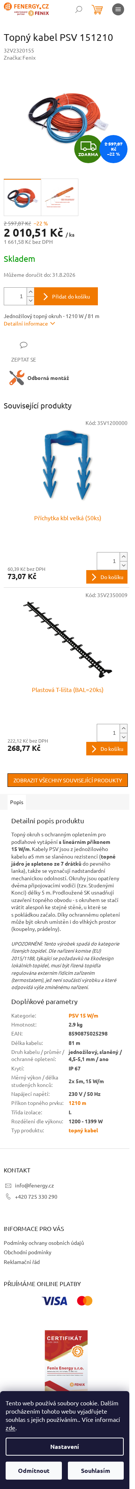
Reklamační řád (22, 1261)
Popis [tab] (16, 802)
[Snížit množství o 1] (30, 300)
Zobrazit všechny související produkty (68, 780)
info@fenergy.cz (34, 1185)
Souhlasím (95, 1470)
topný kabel (83, 1130)
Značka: (20, 57)
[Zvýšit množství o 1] (30, 292)
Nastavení (64, 1446)
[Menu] (118, 9)
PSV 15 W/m (83, 1015)
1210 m (77, 1102)
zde (10, 1427)
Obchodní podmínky (27, 1252)
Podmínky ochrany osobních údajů (44, 1242)
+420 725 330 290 (36, 1196)
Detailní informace (26, 323)
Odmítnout (34, 1470)
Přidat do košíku (71, 296)
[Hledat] (78, 9)
